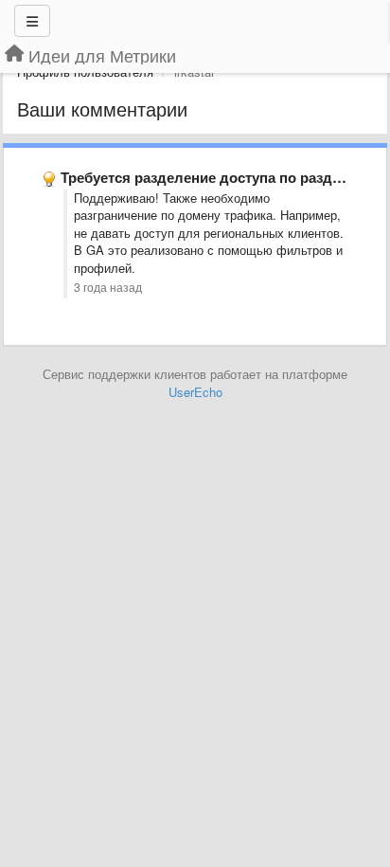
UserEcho (195, 392)
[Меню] (32, 21)
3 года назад (108, 287)
